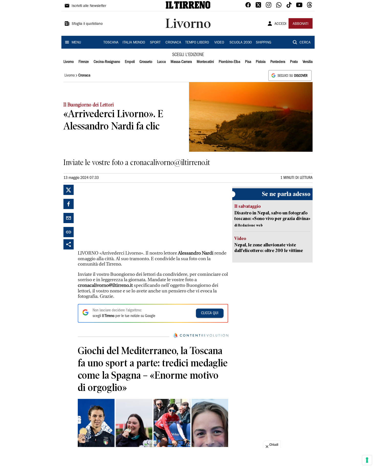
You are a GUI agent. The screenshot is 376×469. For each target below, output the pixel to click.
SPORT (155, 43)
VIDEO (219, 43)
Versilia (308, 62)
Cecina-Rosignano (107, 62)
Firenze (84, 62)
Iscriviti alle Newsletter (89, 6)
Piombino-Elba (229, 62)
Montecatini (205, 62)
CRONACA (173, 43)
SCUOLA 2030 (240, 43)
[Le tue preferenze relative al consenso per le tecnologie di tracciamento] (367, 460)
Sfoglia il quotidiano (87, 24)
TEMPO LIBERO (197, 43)
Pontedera (277, 62)
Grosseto (145, 62)
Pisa (248, 62)
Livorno (68, 62)
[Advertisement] (116, 217)
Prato (294, 62)
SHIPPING (263, 43)
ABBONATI (300, 24)
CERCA (305, 43)
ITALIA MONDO (134, 43)
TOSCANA (110, 43)
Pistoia (261, 62)
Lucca (161, 62)
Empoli (130, 62)
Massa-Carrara (181, 62)
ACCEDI (280, 24)
